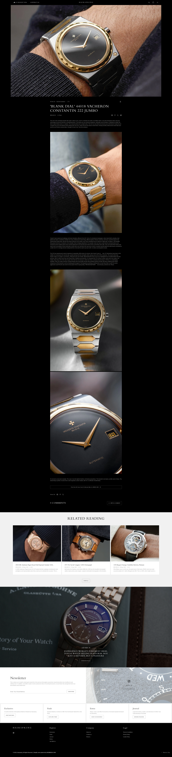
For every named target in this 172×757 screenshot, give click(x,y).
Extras (51, 739)
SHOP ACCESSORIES (96, 716)
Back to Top (166, 752)
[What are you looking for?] (149, 2)
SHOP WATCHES (10, 715)
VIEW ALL (86, 580)
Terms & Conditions (128, 732)
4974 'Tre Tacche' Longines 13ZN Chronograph (78, 565)
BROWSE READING (139, 716)
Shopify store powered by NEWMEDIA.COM (45, 752)
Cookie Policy (126, 736)
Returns (88, 736)
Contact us (89, 734)
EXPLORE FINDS (53, 716)
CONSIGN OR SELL (86, 660)
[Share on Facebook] (112, 115)
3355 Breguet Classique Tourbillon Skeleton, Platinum (129, 565)
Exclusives (52, 732)
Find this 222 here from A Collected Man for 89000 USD (85, 487)
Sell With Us (53, 741)
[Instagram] (13, 733)
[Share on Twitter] (118, 115)
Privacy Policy (126, 734)
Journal (51, 736)
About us (88, 732)
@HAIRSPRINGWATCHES (129, 688)
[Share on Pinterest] (115, 115)
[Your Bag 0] (153, 2)
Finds (51, 734)
